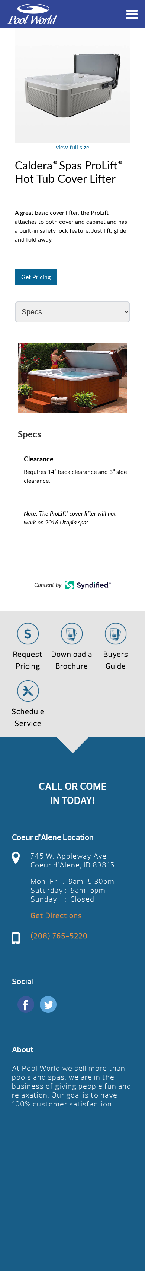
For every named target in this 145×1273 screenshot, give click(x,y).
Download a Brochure (71, 660)
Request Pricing (28, 660)
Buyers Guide (115, 660)
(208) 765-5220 (59, 936)
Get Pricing (36, 277)
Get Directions (56, 915)
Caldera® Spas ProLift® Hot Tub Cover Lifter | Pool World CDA (32, 14)
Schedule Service (28, 717)
